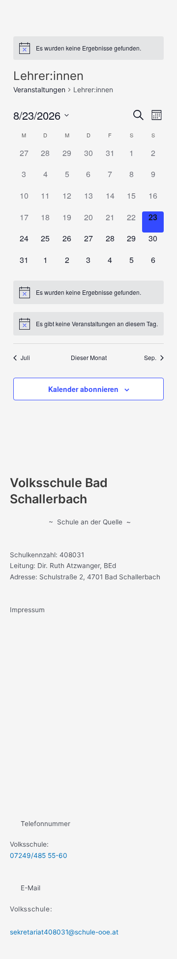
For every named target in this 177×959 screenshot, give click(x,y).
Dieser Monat (89, 358)
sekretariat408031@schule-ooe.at (64, 932)
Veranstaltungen (39, 89)
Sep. (150, 358)
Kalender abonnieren (83, 389)
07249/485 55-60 (38, 855)
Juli (25, 358)
